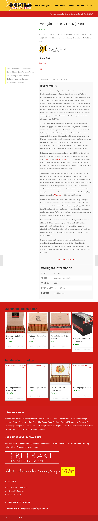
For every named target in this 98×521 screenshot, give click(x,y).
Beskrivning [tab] (44, 79)
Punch (16, 425)
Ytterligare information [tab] (59, 79)
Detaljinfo (20, 347)
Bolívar (41, 418)
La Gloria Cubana (60, 422)
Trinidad (21, 429)
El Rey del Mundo (78, 418)
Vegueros (42, 429)
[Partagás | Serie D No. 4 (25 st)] (1, 260)
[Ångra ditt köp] (41, 508)
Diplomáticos (64, 418)
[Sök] (91, 5)
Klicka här (18, 494)
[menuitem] (11, 5)
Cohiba (48, 418)
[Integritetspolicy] (27, 508)
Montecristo (73, 422)
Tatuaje (36, 447)
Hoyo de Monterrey (20, 422)
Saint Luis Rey (65, 425)
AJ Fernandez (46, 443)
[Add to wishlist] (41, 69)
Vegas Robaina (31, 429)
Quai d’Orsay (25, 425)
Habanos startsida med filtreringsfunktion (21, 418)
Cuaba (55, 418)
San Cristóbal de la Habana (82, 425)
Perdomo (20, 447)
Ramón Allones (38, 425)
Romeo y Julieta (51, 425)
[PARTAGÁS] (60, 259)
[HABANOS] (72, 259)
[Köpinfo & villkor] (12, 508)
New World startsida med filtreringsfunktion (22, 443)
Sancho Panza (11, 429)
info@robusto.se (17, 491)
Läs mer (11, 347)
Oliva (13, 447)
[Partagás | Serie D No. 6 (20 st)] (96, 260)
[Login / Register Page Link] (87, 5)
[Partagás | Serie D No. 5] (19, 35)
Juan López (33, 422)
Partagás (82, 422)
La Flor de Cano (45, 422)
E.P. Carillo (69, 443)
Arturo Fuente (58, 443)
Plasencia (28, 447)
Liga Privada (80, 443)
